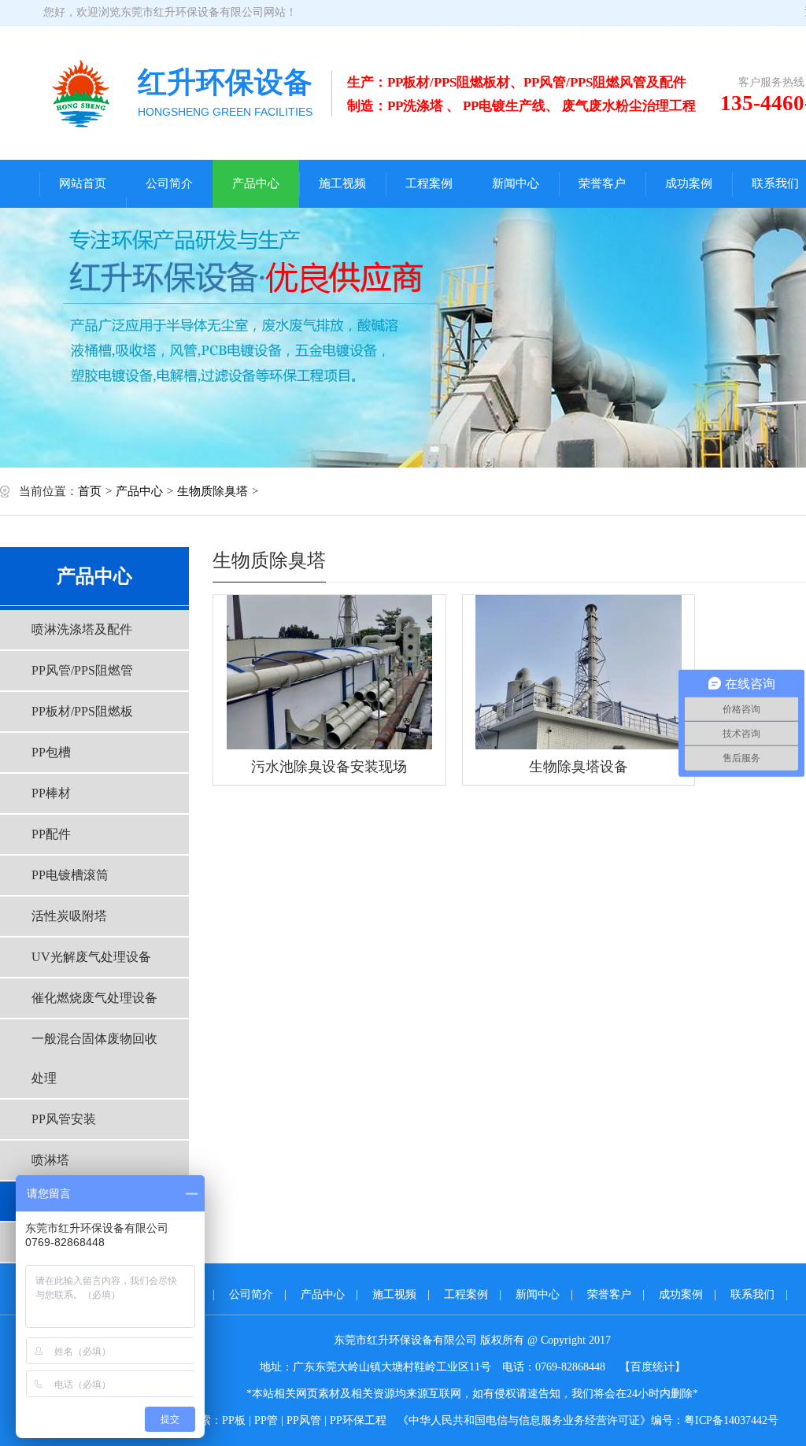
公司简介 (169, 183)
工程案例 (429, 183)
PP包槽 (51, 752)
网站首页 (82, 183)
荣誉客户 (602, 183)
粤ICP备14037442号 (731, 1420)
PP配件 (51, 834)
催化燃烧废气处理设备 (94, 997)
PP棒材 (51, 793)
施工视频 (342, 183)
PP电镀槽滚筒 (70, 875)
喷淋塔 (50, 1160)
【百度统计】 (652, 1367)
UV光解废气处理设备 (91, 956)
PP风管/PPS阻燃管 (82, 670)
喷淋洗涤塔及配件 (81, 629)
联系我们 (752, 1294)
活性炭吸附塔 (69, 916)
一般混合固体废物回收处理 (94, 1058)
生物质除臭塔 (212, 491)
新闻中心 (515, 183)
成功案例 (688, 183)
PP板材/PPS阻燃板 (82, 711)
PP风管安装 (63, 1119)
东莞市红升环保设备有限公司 (192, 12)
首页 (90, 491)
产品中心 (255, 183)
